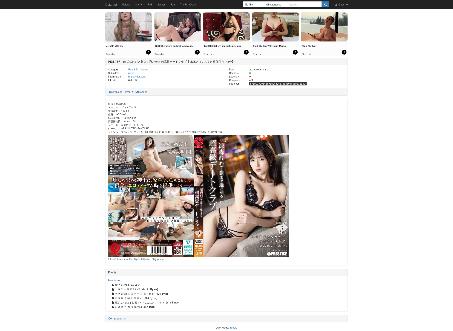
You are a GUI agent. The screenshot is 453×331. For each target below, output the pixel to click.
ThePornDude (188, 4)
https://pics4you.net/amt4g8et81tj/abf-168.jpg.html (136, 259)
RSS (149, 4)
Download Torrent (121, 92)
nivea (131, 73)
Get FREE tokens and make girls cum (174, 46)
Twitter (161, 4)
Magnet (142, 92)
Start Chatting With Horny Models (269, 46)
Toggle (233, 327)
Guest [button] (342, 4)
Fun (172, 4)
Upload (126, 4)
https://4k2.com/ (137, 76)
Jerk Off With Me (114, 46)
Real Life (133, 69)
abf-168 (115, 280)
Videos (144, 69)
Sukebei (111, 4)
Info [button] (137, 4)
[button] (253, 4)
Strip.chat (110, 54)
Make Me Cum (309, 46)
